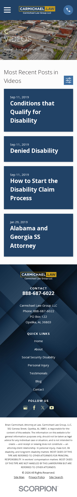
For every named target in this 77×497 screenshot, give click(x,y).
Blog (38, 381)
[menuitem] (19, 477)
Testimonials (38, 373)
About (38, 349)
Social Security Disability (38, 357)
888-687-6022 (38, 293)
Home (38, 341)
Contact (38, 389)
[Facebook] (34, 408)
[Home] (37, 10)
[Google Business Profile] (25, 408)
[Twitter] (43, 408)
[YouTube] (51, 408)
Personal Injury (38, 365)
